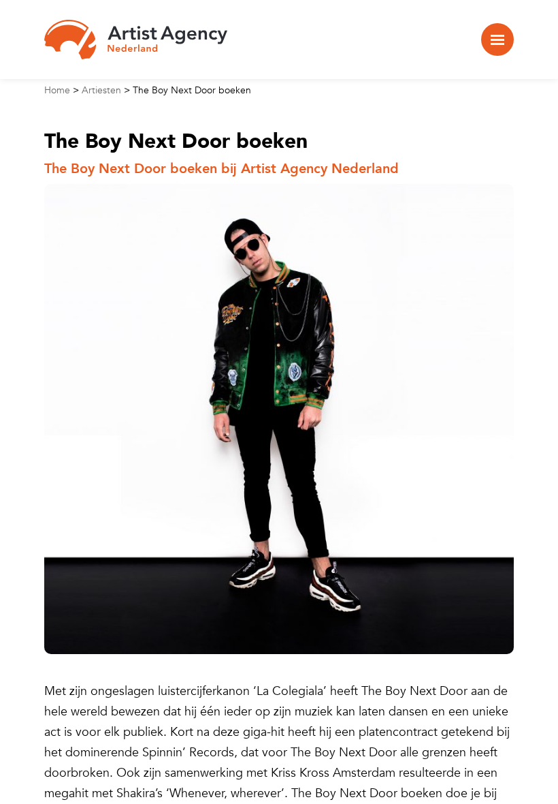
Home (57, 90)
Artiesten (101, 90)
